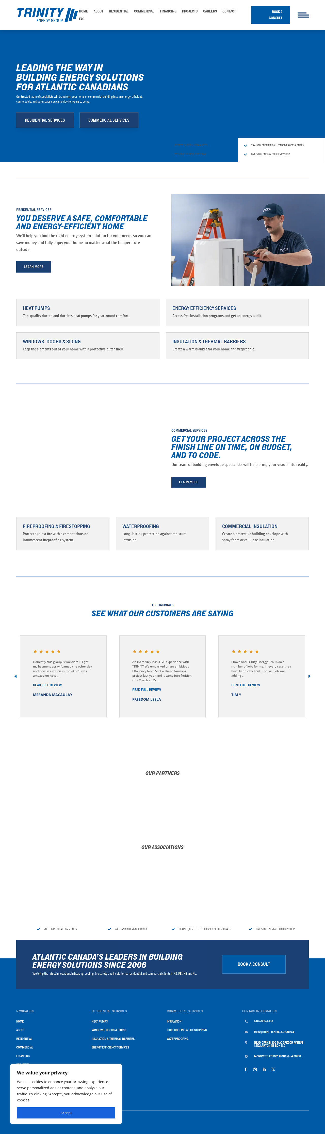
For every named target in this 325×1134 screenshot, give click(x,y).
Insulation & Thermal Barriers (209, 341)
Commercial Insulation (250, 526)
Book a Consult (275, 15)
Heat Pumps (36, 308)
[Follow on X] (273, 1069)
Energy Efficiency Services (204, 308)
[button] (309, 676)
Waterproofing (140, 526)
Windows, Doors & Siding (52, 341)
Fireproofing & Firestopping (56, 526)
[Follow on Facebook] (245, 1069)
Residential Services (45, 120)
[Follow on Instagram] (254, 1069)
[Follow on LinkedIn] (264, 1069)
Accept (66, 1112)
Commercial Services (108, 120)
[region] (66, 1094)
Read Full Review (47, 685)
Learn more (33, 267)
